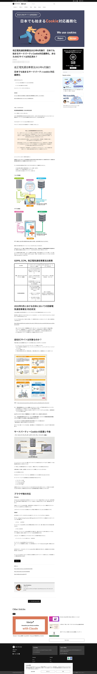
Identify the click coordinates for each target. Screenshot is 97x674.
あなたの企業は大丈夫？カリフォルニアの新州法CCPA (23, 98)
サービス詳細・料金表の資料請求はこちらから (20, 0)
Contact (44, 7)
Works (20, 7)
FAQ (50, 659)
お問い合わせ (17, 560)
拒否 (63, 671)
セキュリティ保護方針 (75, 672)
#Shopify (20, 61)
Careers (39, 7)
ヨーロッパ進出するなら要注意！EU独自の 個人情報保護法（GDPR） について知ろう (29, 95)
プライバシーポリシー (34, 668)
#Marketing (15, 61)
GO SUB (26, 7)
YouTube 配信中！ (77, 4)
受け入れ (48, 671)
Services (15, 7)
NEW (14, 613)
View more (67, 640)
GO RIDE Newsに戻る (35, 601)
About (35, 7)
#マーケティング (26, 61)
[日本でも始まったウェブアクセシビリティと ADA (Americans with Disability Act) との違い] (73, 99)
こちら (15, 312)
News (31, 7)
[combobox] (43, 4)
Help (50, 661)
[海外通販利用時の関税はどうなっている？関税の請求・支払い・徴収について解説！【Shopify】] (73, 83)
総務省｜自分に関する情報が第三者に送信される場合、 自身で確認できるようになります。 (32, 241)
